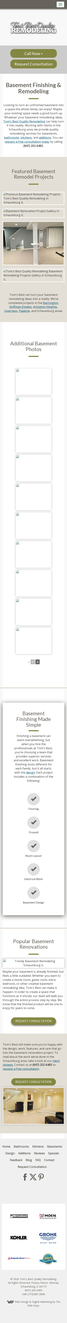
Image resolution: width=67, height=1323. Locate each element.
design (30, 772)
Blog (29, 1160)
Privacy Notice (39, 1282)
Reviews (39, 1153)
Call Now (32, 53)
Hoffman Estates (20, 307)
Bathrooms (21, 1146)
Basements (54, 1146)
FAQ (38, 1160)
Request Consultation (33, 64)
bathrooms (11, 138)
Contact (49, 1160)
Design (10, 1153)
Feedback (16, 1160)
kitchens (26, 138)
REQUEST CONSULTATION (33, 1021)
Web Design (22, 1301)
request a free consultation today (27, 142)
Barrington (50, 303)
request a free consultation (21, 1069)
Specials (53, 1153)
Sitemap (54, 1282)
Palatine (24, 311)
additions (45, 138)
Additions (24, 1153)
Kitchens (38, 1146)
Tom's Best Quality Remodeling (24, 121)
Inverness (11, 311)
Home (6, 1146)
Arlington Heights (45, 307)
